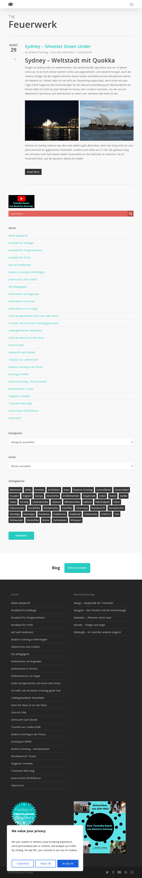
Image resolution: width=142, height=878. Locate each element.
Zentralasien (60, 520)
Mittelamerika (72, 502)
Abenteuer (15, 489)
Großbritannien (71, 495)
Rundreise (44, 514)
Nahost (87, 502)
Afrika (28, 489)
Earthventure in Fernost (21, 301)
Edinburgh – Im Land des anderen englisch (97, 632)
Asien (67, 489)
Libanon (56, 502)
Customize (23, 863)
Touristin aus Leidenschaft (23, 359)
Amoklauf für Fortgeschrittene (25, 250)
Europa (39, 495)
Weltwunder (16, 520)
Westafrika (33, 520)
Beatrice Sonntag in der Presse (25, 367)
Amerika (39, 489)
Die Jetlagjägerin (17, 286)
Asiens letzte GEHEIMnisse (23, 410)
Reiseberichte (116, 508)
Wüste (45, 520)
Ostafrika (67, 508)
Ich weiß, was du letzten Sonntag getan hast (33, 323)
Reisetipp (15, 514)
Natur (116, 502)
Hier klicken (77, 567)
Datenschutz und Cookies (22, 279)
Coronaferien (103, 489)
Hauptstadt (89, 495)
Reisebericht (98, 508)
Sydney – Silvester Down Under (58, 46)
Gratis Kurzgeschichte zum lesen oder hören (33, 316)
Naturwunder (17, 508)
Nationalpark (102, 502)
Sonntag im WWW (18, 374)
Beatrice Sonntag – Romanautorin (27, 381)
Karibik (123, 495)
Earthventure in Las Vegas (23, 308)
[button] (132, 4)
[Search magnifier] (131, 214)
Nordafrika (34, 508)
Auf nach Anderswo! (19, 264)
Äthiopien (75, 520)
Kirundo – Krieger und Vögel (89, 624)
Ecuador (14, 495)
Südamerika (90, 514)
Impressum (14, 418)
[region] (45, 848)
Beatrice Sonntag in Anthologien (26, 272)
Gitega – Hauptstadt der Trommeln (93, 603)
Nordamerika (51, 508)
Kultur (13, 502)
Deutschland (122, 489)
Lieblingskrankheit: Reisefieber (25, 330)
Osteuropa (82, 508)
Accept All (67, 863)
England (27, 495)
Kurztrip (24, 502)
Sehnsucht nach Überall (21, 352)
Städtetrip (75, 514)
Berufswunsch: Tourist (21, 388)
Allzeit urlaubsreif (18, 235)
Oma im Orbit (16, 345)
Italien (112, 495)
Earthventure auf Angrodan (23, 294)
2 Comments (84, 52)
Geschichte (53, 495)
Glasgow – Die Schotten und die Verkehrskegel (100, 610)
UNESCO (106, 514)
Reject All (45, 863)
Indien (102, 495)
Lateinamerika (40, 502)
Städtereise (59, 514)
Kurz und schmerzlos (62, 52)
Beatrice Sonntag (38, 52)
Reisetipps (29, 514)
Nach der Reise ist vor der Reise (26, 337)
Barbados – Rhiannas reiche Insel (92, 617)
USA (116, 514)
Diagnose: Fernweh (19, 396)
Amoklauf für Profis (19, 257)
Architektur (54, 489)
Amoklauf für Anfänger (21, 243)
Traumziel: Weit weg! (20, 403)
